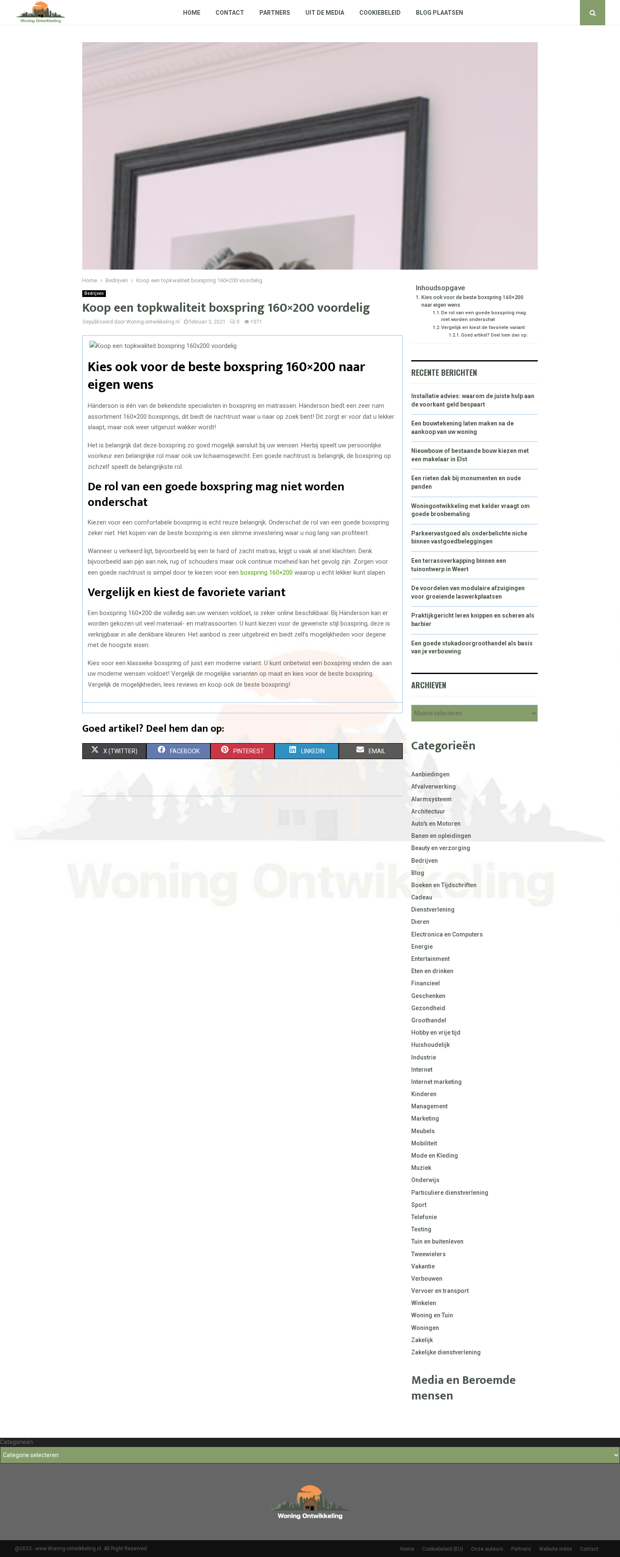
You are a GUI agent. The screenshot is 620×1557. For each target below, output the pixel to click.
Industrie (423, 1057)
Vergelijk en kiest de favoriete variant (483, 327)
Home (191, 12)
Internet (421, 1069)
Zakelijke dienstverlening (446, 1352)
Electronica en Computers (447, 934)
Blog (417, 872)
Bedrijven (94, 293)
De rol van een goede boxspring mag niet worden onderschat (483, 316)
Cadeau (421, 897)
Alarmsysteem (431, 799)
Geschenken (428, 996)
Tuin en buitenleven (437, 1241)
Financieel (425, 983)
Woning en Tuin (432, 1315)
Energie (422, 946)
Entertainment (430, 958)
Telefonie (424, 1217)
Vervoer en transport (440, 1290)
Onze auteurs (487, 1549)
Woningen (425, 1327)
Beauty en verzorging (440, 848)
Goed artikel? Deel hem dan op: (494, 335)
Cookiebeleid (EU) (442, 1549)
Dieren (420, 921)
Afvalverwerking (433, 786)
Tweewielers (428, 1254)
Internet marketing (436, 1081)
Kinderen (424, 1094)
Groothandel (428, 1020)
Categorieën (16, 1442)
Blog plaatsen (439, 12)
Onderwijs (425, 1180)
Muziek (421, 1167)
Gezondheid (428, 1008)
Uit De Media (324, 12)
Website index (555, 1549)
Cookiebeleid (380, 12)
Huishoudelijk (430, 1044)
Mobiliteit (424, 1143)
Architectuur (428, 811)
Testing (421, 1229)
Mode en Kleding (434, 1155)
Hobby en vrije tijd (436, 1032)
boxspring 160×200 (266, 572)
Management (429, 1106)
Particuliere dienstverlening (449, 1192)
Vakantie (423, 1266)
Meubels (423, 1131)
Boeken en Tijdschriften (444, 885)
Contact (230, 12)
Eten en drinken (432, 971)
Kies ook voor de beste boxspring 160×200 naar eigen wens (472, 301)
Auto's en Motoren (436, 823)
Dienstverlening (433, 909)
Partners (274, 12)
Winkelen (423, 1303)
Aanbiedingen (430, 774)
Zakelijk (422, 1340)
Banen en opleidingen (441, 835)
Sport (418, 1204)
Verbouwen (426, 1278)
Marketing (425, 1118)
